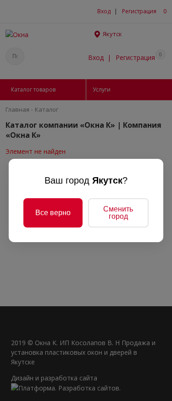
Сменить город (118, 212)
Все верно (53, 213)
